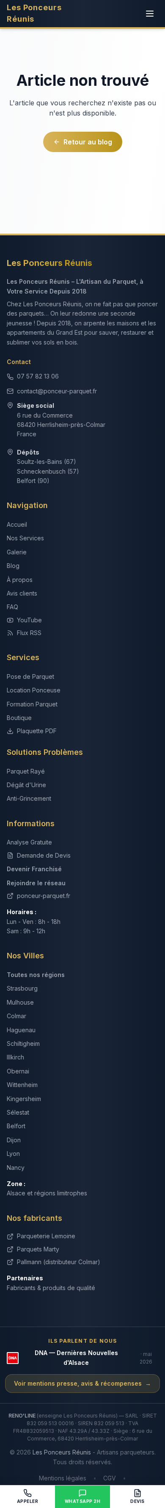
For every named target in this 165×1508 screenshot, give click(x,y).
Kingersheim (24, 1098)
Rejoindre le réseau (36, 883)
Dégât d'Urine (26, 784)
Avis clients (22, 593)
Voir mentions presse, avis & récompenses (82, 1383)
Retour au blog (87, 142)
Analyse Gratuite (29, 842)
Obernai (18, 1071)
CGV (109, 1478)
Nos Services (25, 538)
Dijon (14, 1140)
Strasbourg (22, 988)
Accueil (17, 524)
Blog (13, 565)
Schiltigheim (23, 1043)
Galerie (17, 552)
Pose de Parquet (30, 676)
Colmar (16, 1015)
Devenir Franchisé (34, 869)
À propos (20, 579)
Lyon (13, 1153)
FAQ (12, 606)
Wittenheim (22, 1084)
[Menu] (149, 13)
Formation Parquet (32, 704)
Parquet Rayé (26, 771)
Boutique (19, 717)
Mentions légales (62, 1478)
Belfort (16, 1126)
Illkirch (15, 1057)
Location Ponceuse (33, 690)
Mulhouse (20, 1002)
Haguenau (21, 1030)
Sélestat (18, 1112)
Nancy (16, 1167)
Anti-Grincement (29, 798)
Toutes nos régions (36, 974)
